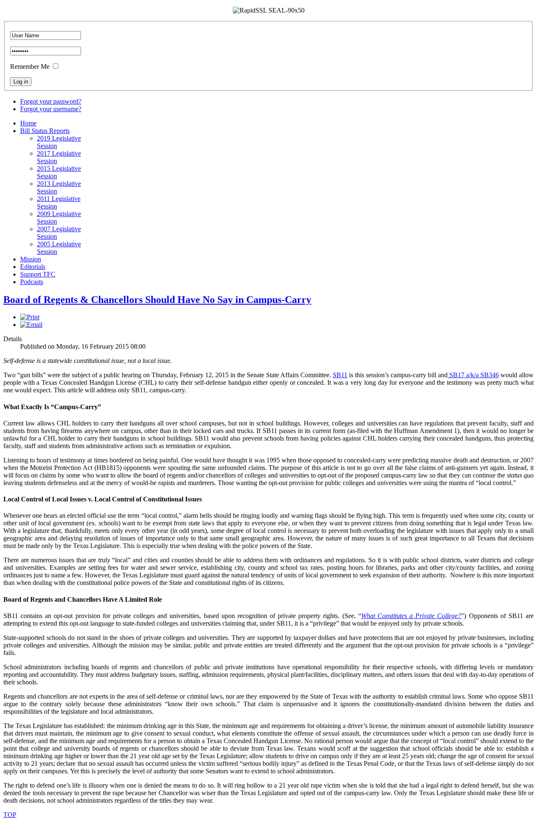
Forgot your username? (50, 108)
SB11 (340, 374)
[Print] (29, 317)
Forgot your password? (50, 101)
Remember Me (30, 66)
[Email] (31, 324)
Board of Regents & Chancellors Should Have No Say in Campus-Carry (157, 299)
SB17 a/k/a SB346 (473, 374)
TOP (9, 814)
